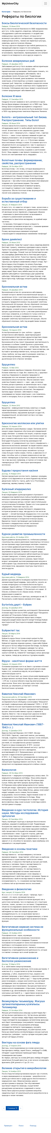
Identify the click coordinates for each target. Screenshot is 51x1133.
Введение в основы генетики (19, 848)
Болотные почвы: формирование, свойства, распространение (22, 162)
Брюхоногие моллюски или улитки (23, 423)
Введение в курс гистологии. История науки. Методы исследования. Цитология (25, 813)
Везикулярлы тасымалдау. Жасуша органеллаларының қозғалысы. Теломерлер (23, 1004)
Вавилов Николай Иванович (19, 693)
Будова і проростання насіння (20, 470)
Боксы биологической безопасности (24, 23)
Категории (6, 12)
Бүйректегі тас (11, 630)
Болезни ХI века (11, 96)
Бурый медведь (11, 574)
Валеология (9, 769)
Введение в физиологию (16, 889)
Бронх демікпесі (12, 239)
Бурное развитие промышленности (23, 534)
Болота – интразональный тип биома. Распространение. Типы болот (24, 119)
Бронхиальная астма (14, 286)
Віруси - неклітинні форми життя (22, 660)
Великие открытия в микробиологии (24, 1068)
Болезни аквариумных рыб (18, 60)
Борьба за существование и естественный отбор (19, 200)
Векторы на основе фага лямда (20, 1042)
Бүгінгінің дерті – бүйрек (17, 604)
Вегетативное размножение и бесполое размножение (20, 959)
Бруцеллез (8, 364)
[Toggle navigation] (45, 3)
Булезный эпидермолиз (16, 489)
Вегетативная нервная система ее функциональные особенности (22, 928)
